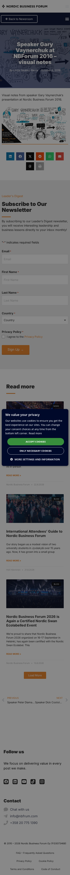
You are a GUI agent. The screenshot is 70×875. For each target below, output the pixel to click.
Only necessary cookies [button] (36, 450)
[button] (35, 459)
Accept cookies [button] (36, 441)
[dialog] (35, 437)
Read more (35, 433)
